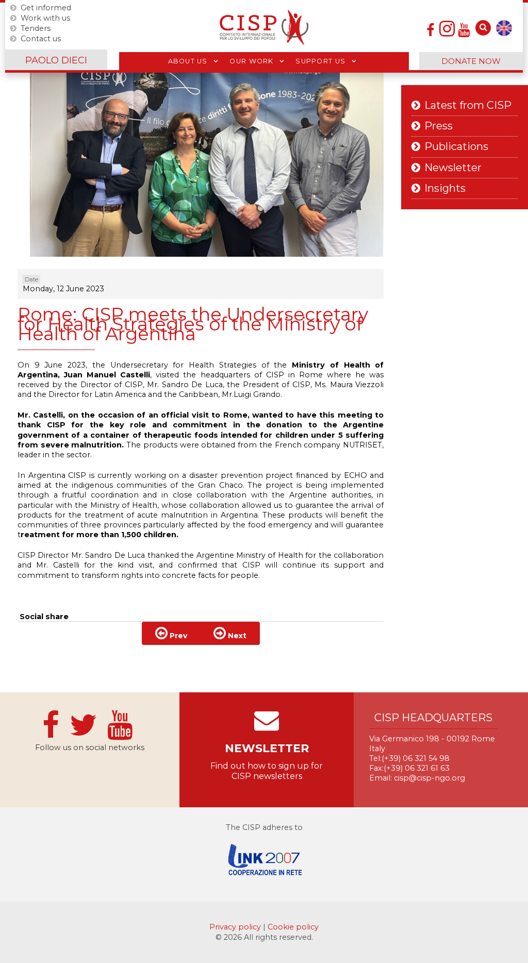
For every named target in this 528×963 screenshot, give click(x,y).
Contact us (41, 38)
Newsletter (453, 168)
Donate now (471, 61)
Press (438, 126)
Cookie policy (293, 927)
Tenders (36, 28)
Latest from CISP (468, 105)
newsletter (267, 748)
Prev (177, 635)
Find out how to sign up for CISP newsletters (266, 771)
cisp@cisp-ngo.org (429, 778)
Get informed (46, 7)
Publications (456, 147)
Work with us (45, 18)
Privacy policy (236, 927)
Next (236, 635)
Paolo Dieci (56, 60)
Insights (445, 188)
